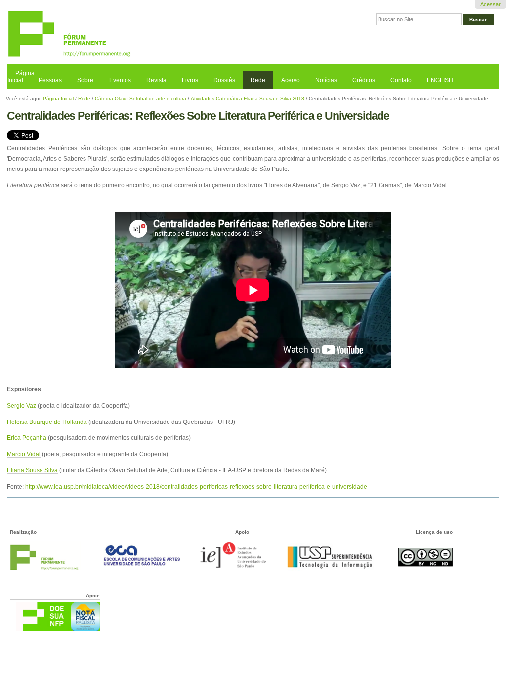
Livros (190, 80)
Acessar (490, 4)
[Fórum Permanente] (130, 34)
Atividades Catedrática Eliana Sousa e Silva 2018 (247, 98)
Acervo (290, 80)
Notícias (326, 80)
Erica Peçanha (26, 437)
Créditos (363, 80)
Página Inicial (21, 77)
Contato (401, 80)
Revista (156, 80)
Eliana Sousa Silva (32, 470)
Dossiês (224, 80)
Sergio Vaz (21, 405)
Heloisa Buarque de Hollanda (47, 422)
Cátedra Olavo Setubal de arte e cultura (140, 98)
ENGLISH (440, 80)
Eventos (120, 80)
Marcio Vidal (24, 454)
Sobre (85, 80)
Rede (258, 80)
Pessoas (50, 80)
